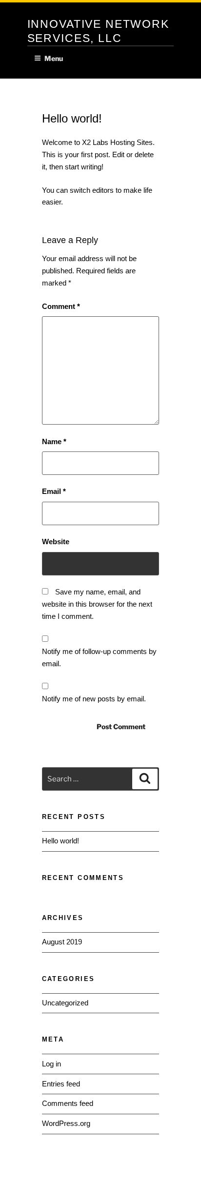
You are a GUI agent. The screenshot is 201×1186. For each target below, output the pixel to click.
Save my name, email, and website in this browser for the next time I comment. (97, 604)
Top (190, 1172)
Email (54, 491)
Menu (53, 58)
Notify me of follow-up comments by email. (99, 657)
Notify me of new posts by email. (94, 699)
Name (54, 441)
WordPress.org (66, 1123)
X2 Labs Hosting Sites (117, 142)
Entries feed (61, 1084)
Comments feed (67, 1103)
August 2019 (62, 942)
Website (55, 541)
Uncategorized (65, 1003)
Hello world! (60, 841)
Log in (51, 1064)
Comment (61, 306)
